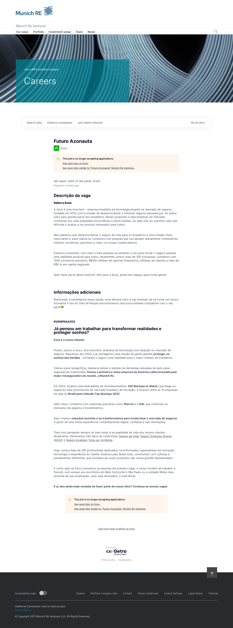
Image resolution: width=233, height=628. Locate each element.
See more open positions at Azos (116, 528)
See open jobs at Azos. (76, 163)
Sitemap (213, 593)
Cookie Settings (173, 593)
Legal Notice (195, 593)
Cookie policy (124, 560)
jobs (34, 122)
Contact (127, 593)
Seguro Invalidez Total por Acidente (89, 440)
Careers (80, 593)
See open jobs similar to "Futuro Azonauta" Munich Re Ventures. (99, 167)
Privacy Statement (148, 593)
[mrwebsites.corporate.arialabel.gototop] (212, 572)
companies (59, 122)
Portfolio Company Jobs (104, 593)
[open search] (215, 31)
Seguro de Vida (129, 436)
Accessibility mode (25, 593)
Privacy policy (108, 560)
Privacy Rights (23, 609)
